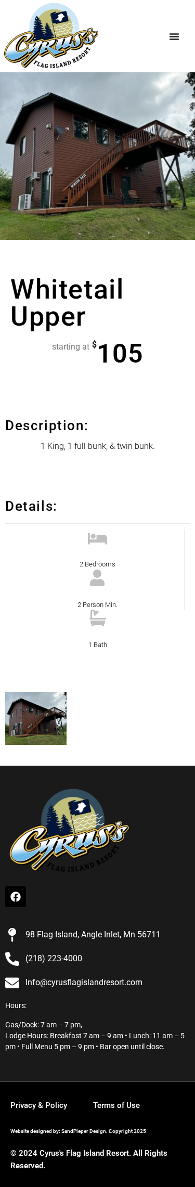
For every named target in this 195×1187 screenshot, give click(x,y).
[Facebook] (15, 896)
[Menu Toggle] (174, 36)
